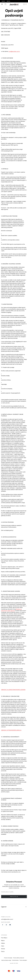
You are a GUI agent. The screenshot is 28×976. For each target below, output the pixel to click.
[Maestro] (13, 971)
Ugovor (4, 907)
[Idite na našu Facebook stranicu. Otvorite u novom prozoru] (2, 924)
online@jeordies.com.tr (7, 919)
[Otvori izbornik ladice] (2, 4)
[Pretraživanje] (5, 4)
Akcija (8, 1)
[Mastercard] (9, 971)
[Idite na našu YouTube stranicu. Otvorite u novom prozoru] (10, 924)
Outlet (3, 1)
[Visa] (18, 971)
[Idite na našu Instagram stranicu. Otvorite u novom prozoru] (6, 924)
